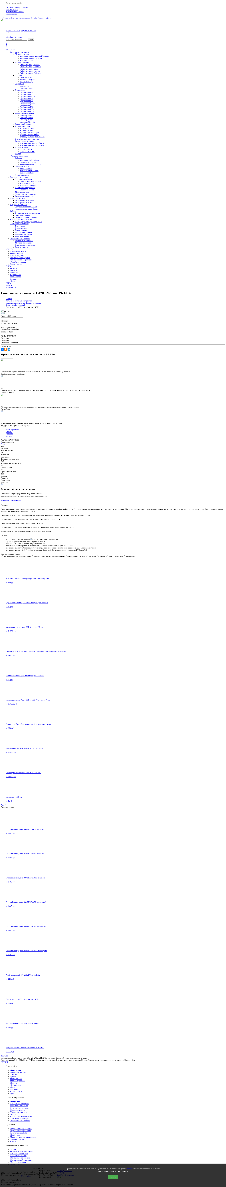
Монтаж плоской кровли (20, 1158)
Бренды (13, 1077)
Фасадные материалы (19, 1106)
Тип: (3, 446)
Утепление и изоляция (19, 1118)
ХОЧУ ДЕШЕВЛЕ (8, 336)
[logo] (2, 20)
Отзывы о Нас (16, 1079)
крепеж (102, 556)
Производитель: (7, 442)
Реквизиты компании (19, 1072)
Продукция (15, 1101)
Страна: (4, 476)
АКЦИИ (4, 1062)
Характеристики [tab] (12, 430)
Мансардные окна (17, 1110)
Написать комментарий (11, 500)
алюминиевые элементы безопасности (49, 556)
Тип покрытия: (7, 450)
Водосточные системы (19, 1108)
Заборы (13, 1114)
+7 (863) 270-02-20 (13, 31)
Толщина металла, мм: (10, 459)
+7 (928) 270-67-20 (28, 31)
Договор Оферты (17, 1139)
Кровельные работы (18, 1156)
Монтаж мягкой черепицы (21, 1160)
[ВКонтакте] (2, 349)
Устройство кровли (18, 1162)
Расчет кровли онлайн (19, 1154)
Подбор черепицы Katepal (20, 1131)
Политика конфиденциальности (23, 1137)
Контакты (14, 1089)
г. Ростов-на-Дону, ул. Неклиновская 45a (17, 18)
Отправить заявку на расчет (21, 1151)
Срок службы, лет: (8, 472)
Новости (13, 1083)
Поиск (31, 39)
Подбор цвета (15, 1135)
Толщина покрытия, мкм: (11, 463)
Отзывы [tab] (9, 432)
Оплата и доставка (17, 1081)
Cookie (13, 1141)
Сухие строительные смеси (21, 1116)
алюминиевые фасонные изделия (17, 556)
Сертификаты (15, 1085)
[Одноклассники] (5, 349)
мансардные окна (115, 556)
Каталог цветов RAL (18, 1133)
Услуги (13, 1149)
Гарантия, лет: (6, 467)
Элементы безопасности (20, 1121)
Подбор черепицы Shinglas (21, 1129)
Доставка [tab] (9, 434)
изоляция (92, 556)
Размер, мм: (5, 480)
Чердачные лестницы (18, 1112)
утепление (130, 556)
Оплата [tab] (9, 436)
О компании (15, 1070)
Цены (12, 1093)
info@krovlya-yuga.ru (14, 37)
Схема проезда (16, 1091)
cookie (129, 1169)
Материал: (5, 455)
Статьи (13, 1087)
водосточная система (77, 556)
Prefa (3, 444)
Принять (113, 1177)
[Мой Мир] (9, 349)
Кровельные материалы (19, 1104)
